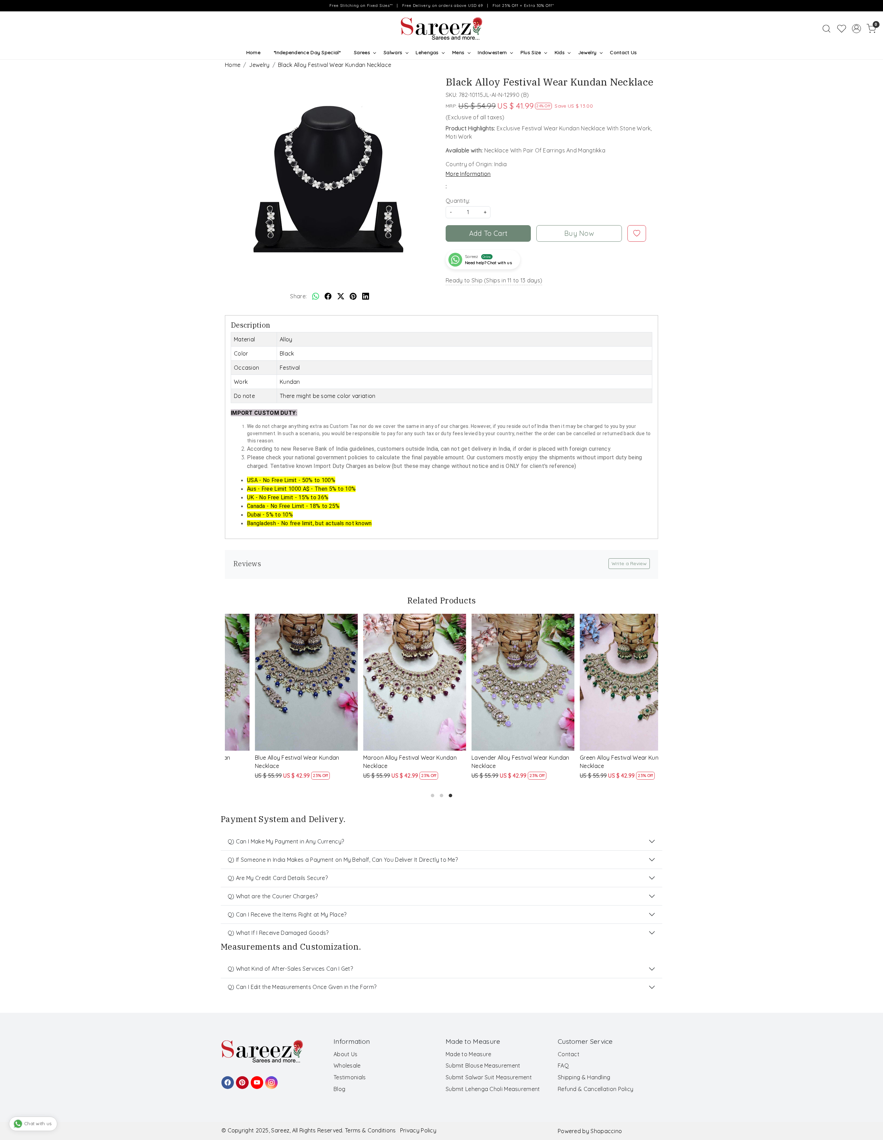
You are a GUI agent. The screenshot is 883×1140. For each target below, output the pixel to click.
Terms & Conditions (370, 1130)
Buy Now (579, 233)
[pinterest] (353, 296)
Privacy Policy (418, 1130)
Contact (568, 1054)
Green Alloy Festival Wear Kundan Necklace (380, 761)
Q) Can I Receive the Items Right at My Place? (287, 914)
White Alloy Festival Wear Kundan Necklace (488, 761)
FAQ (563, 1065)
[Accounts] (856, 28)
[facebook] (328, 296)
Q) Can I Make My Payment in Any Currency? (286, 841)
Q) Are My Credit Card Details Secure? (278, 877)
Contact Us (623, 52)
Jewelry (587, 52)
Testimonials (350, 1077)
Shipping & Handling (584, 1077)
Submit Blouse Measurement (483, 1065)
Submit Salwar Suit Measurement (489, 1077)
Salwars (393, 52)
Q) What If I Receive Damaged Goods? (278, 932)
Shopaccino (606, 1131)
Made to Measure (469, 1054)
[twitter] (341, 296)
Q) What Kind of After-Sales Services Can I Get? (290, 968)
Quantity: (458, 200)
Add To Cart (488, 233)
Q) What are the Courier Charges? (273, 896)
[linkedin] (365, 296)
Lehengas (427, 52)
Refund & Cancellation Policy (595, 1089)
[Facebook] (226, 1079)
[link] (826, 28)
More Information (468, 173)
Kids (560, 52)
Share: (298, 296)
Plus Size (530, 52)
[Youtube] (256, 1079)
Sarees (362, 52)
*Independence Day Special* (307, 52)
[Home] (441, 28)
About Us (345, 1054)
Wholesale (347, 1065)
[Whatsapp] (315, 296)
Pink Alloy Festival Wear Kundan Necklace (594, 761)
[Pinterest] (241, 1079)
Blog (339, 1089)
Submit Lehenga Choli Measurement (493, 1089)
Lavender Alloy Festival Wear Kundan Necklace (277, 761)
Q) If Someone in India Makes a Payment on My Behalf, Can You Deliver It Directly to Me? (343, 859)
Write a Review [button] (629, 563)
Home (253, 52)
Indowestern (492, 52)
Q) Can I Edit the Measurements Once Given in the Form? (302, 986)
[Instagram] (270, 1079)
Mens (458, 52)
